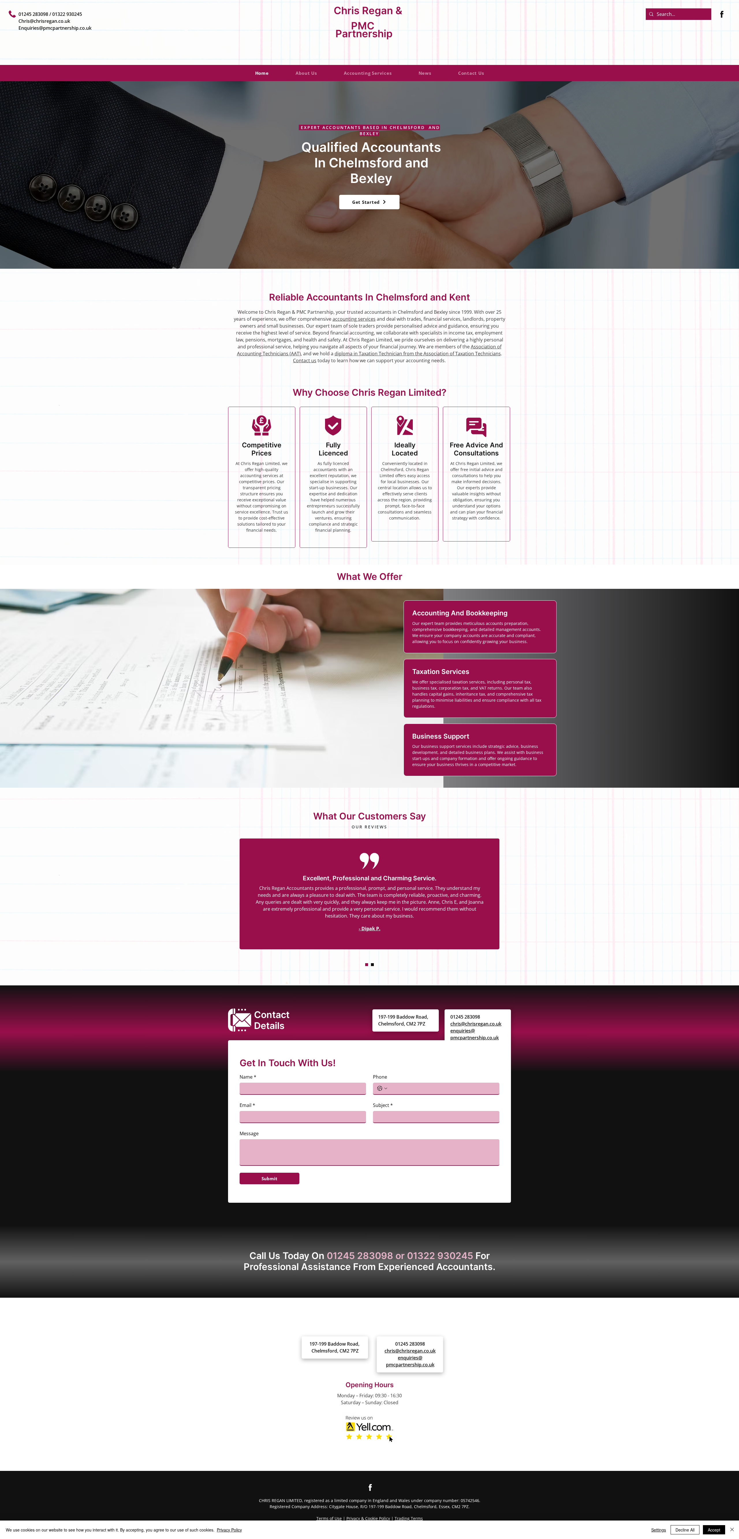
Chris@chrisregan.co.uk (44, 21)
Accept (714, 1530)
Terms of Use (329, 1518)
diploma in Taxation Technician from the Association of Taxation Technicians (418, 353)
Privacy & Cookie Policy (368, 1518)
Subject (383, 1105)
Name (248, 1077)
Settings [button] (658, 1530)
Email (247, 1105)
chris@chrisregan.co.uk (475, 1024)
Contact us (304, 360)
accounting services (354, 319)
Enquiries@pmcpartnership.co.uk (55, 28)
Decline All (685, 1530)
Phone (380, 1077)
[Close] (732, 1529)
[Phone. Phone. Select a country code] (382, 1088)
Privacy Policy (229, 1530)
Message (249, 1133)
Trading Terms (409, 1518)
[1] (366, 964)
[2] (372, 964)
